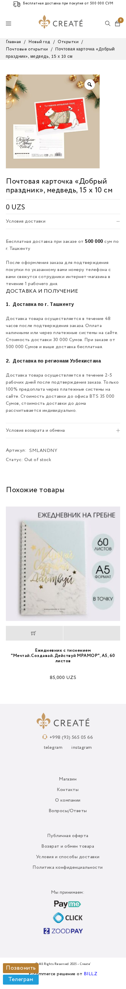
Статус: (14, 460)
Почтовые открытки (27, 49)
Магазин (68, 779)
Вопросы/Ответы (68, 811)
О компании (68, 800)
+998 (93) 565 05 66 (71, 737)
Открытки (68, 42)
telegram (53, 747)
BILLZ (91, 974)
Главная (13, 42)
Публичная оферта (67, 836)
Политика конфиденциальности (68, 867)
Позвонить (21, 968)
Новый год (39, 42)
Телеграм (20, 980)
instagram (81, 747)
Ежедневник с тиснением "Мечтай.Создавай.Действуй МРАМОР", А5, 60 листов (63, 655)
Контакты (68, 790)
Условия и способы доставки (68, 857)
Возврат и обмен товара (67, 846)
